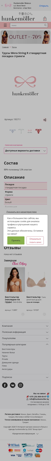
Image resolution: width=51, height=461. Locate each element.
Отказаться (35, 240)
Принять (16, 240)
